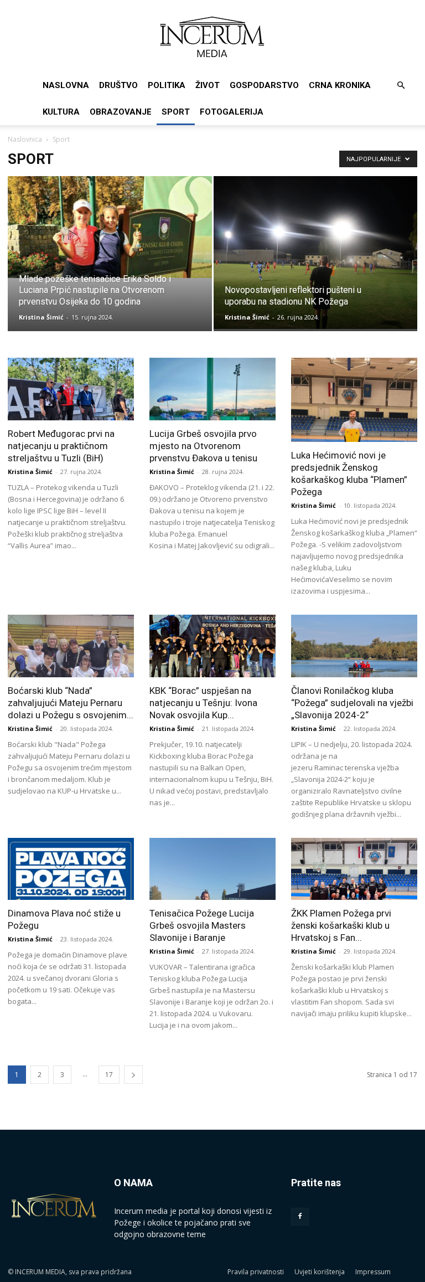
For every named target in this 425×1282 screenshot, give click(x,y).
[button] (400, 85)
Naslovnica (25, 139)
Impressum (373, 1271)
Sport (176, 112)
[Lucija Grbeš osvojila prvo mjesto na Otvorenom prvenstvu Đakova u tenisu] (212, 389)
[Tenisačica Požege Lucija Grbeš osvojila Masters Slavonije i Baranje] (212, 869)
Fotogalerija (231, 112)
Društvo (118, 85)
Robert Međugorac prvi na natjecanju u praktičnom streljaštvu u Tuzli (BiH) (61, 446)
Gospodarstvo (264, 85)
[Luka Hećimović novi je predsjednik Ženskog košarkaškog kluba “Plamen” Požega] (354, 400)
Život (207, 85)
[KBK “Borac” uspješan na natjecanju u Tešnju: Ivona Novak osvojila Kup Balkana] (212, 646)
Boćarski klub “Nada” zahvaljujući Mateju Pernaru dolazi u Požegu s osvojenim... (70, 702)
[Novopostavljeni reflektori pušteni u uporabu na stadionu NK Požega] (316, 252)
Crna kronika (340, 85)
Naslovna (66, 85)
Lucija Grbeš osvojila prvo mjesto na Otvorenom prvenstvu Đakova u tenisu (203, 446)
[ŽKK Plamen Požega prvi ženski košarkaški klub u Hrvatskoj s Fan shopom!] (354, 869)
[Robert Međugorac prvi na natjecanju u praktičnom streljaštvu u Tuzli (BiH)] (71, 389)
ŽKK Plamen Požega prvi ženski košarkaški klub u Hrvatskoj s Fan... (341, 925)
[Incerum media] (212, 37)
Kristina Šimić (41, 317)
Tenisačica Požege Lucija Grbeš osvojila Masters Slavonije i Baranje (201, 925)
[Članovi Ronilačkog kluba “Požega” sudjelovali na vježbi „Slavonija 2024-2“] (354, 646)
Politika (166, 85)
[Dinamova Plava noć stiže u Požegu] (71, 869)
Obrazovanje (121, 112)
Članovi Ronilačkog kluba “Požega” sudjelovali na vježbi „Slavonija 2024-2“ (352, 702)
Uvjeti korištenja (319, 1271)
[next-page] (133, 1074)
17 (109, 1074)
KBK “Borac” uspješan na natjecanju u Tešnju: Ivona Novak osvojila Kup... (203, 702)
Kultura (61, 112)
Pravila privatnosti (255, 1271)
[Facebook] (300, 1217)
